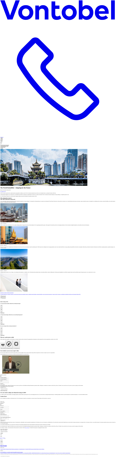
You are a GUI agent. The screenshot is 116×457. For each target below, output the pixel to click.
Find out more (3, 296)
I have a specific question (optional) (5, 417)
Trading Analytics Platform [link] (40, 449)
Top (2, 148)
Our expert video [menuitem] (3, 147)
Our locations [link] (21, 452)
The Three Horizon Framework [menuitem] (5, 145)
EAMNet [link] (29, 449)
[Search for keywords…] (1, 141)
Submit (2, 433)
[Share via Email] (4, 438)
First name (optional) (3, 377)
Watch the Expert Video (4, 390)
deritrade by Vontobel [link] (25, 449)
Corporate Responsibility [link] (13, 452)
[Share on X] (2, 438)
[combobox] (1, 143)
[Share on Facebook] (3, 438)
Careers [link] (18, 452)
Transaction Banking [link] (33, 449)
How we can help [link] (7, 452)
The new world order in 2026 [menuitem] (4, 146)
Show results (2, 324)
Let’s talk (1, 191)
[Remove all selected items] (4, 387)
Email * (1, 409)
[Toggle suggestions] (4, 384)
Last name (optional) (3, 379)
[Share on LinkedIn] (0, 438)
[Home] (58, 10)
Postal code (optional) (3, 414)
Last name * (2, 407)
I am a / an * (2, 401)
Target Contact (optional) (4, 429)
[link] (1, 446)
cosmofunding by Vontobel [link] (18, 449)
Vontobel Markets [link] (11, 449)
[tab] (2, 346)
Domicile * (2, 383)
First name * (2, 405)
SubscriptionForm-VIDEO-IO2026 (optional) (6, 386)
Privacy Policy (27, 427)
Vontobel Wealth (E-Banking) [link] (4, 449)
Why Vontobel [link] (2, 452)
